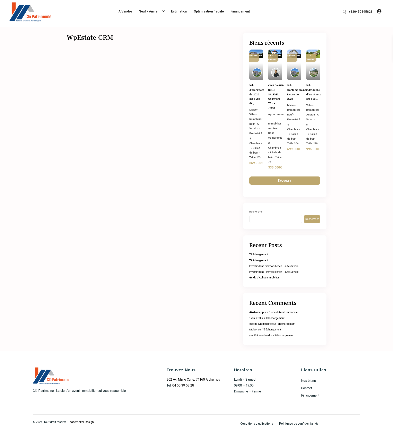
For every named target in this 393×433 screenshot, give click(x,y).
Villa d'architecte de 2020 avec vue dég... (256, 94)
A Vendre (125, 11)
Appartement (276, 114)
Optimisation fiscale (209, 11)
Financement (240, 11)
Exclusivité (255, 133)
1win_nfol (255, 318)
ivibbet (253, 329)
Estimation (179, 11)
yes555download (259, 335)
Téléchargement (258, 254)
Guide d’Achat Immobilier (264, 277)
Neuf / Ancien (149, 11)
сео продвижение (260, 323)
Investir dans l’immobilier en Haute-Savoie (273, 266)
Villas (252, 114)
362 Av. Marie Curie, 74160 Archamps (193, 379)
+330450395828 (361, 12)
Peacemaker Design (81, 422)
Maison (253, 109)
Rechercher (256, 211)
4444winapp (256, 312)
